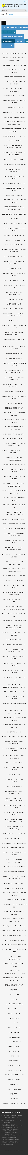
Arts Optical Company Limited (14, 883)
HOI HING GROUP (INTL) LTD (14, 235)
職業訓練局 (19, 1115)
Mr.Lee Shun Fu (14, 1023)
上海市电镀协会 (19, 1120)
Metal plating (20, 41)
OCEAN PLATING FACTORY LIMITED (14, 528)
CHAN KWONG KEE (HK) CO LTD (14, 576)
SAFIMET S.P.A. (14, 320)
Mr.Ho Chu (14, 999)
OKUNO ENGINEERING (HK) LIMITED (14, 164)
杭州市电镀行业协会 (5, 1122)
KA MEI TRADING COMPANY (14, 786)
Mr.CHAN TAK (14, 1084)
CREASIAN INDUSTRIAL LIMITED (14, 580)
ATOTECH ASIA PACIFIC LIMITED (14, 308)
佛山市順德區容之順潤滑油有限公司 (14, 644)
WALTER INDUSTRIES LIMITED (14, 692)
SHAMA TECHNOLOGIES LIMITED (14, 112)
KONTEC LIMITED (14, 219)
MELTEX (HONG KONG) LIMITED (14, 183)
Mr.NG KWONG (14, 1018)
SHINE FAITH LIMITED (14, 732)
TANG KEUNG (14, 994)
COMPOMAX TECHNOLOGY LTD (14, 833)
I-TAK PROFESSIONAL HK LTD (14, 940)
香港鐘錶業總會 (12, 1130)
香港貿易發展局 (4, 1141)
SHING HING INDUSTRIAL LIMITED (14, 737)
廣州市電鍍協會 (15, 1117)
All (3, 23)
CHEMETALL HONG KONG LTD (14, 280)
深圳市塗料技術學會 (5, 1132)
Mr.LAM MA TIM (14, 1051)
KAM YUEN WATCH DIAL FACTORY (14, 930)
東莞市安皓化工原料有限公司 (14, 408)
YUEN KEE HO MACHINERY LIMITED (14, 65)
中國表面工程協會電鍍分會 (7, 1144)
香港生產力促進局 (14, 1141)
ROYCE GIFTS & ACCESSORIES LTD (14, 519)
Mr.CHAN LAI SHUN (14, 1079)
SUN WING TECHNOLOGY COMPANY (14, 117)
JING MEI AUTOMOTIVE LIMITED (14, 439)
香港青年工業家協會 (18, 1134)
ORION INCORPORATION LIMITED (14, 524)
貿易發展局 (13, 1115)
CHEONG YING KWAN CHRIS (14, 1075)
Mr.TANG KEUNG (14, 1013)
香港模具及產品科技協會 (6, 1127)
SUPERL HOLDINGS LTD (14, 640)
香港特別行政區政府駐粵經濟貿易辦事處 (10, 1139)
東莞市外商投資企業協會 (6, 1134)
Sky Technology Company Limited (14, 465)
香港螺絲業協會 (17, 1127)
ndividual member (8, 45)
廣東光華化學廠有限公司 (14, 353)
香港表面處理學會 (19, 1125)
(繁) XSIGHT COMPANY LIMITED (14, 1103)
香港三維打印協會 (5, 1129)
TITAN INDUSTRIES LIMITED (14, 888)
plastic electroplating (9, 32)
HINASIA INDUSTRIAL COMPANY (14, 240)
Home (3, 14)
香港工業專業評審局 (16, 1142)
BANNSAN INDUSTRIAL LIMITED (14, 867)
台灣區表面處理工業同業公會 (18, 1136)
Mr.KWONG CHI (14, 1056)
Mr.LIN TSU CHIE (14, 1037)
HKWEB (21, 1150)
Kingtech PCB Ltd (14, 774)
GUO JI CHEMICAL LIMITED (14, 245)
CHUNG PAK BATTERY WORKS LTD (14, 945)
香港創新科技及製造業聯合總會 (8, 1124)
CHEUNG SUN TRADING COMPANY (14, 848)
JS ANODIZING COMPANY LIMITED (14, 621)
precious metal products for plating (13, 36)
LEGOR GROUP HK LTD (14, 195)
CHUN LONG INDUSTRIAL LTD (14, 838)
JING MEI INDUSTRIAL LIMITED (14, 434)
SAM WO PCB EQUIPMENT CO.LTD (14, 53)
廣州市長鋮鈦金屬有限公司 (14, 358)
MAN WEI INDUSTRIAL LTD (14, 763)
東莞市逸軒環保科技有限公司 (14, 985)
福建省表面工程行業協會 (6, 1119)
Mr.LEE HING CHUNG (14, 1042)
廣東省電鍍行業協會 (5, 1117)
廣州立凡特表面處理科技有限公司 (14, 871)
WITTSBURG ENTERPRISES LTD (14, 77)
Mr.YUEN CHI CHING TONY (14, 1004)
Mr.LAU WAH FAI (14, 1032)
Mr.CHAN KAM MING (14, 1089)
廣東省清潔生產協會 (5, 1136)
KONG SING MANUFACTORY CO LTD (14, 935)
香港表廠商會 (4, 1130)
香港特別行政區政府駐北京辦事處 (8, 1137)
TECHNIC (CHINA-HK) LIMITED (14, 96)
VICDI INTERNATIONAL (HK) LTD (14, 900)
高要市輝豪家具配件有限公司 (14, 391)
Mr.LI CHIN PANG (14, 1027)
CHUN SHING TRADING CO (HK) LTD (14, 843)
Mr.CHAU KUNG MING (14, 1070)
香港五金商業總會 (15, 1132)
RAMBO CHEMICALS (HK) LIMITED (14, 136)
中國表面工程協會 (5, 1115)
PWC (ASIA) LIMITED (14, 141)
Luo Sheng (14, 1098)
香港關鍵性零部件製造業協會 (7, 1125)
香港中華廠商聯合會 (5, 1142)
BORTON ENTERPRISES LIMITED (14, 299)
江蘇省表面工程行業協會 (16, 1129)
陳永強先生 (14, 990)
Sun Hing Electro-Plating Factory (14, 926)
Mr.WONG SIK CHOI (14, 1008)
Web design (15, 1150)
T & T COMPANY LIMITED (14, 107)
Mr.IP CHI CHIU (14, 1061)
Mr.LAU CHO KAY (14, 1046)
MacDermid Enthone (14, 268)
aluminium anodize (8, 41)
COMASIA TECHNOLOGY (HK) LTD (14, 256)
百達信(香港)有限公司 (14, 304)
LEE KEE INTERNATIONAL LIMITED (14, 214)
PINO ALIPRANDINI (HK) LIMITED (14, 159)
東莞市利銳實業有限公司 (14, 403)
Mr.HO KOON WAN (14, 1065)
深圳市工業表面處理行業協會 (7, 1120)
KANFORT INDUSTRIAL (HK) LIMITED (14, 223)
